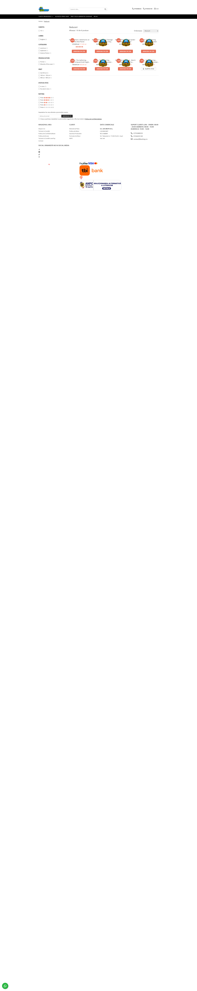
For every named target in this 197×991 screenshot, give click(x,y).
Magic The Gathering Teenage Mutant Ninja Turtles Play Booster (102, 41)
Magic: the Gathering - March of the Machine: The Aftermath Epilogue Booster (125, 61)
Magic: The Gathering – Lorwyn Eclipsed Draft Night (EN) (79, 61)
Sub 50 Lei (43, 73)
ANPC (71, 138)
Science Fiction (44, 53)
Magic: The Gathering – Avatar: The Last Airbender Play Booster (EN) (148, 61)
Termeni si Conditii (44, 131)
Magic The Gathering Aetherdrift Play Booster (148, 41)
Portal (42, 62)
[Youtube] (39, 152)
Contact (40, 141)
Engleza (42, 39)
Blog (96, 16)
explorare (43, 50)
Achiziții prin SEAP (62, 16)
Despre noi (41, 129)
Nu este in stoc (44, 89)
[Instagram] (39, 157)
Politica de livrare (43, 136)
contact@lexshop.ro (140, 139)
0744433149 (138, 136)
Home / (41, 21)
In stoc (42, 86)
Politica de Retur (74, 131)
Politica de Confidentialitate (93, 119)
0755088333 (138, 133)
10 (41, 31)
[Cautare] (105, 9)
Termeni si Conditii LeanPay (46, 138)
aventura (43, 48)
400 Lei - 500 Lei (45, 78)
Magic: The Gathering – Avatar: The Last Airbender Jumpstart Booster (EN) (102, 61)
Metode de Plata (74, 129)
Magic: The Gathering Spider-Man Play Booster (125, 41)
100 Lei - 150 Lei (45, 75)
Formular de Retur (74, 136)
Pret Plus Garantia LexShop (81, 16)
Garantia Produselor (75, 133)
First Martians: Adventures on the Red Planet (79, 41)
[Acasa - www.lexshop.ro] (48, 9)
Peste (42, 98)
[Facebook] (39, 149)
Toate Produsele (45, 16)
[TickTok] (39, 154)
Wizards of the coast (46, 64)
